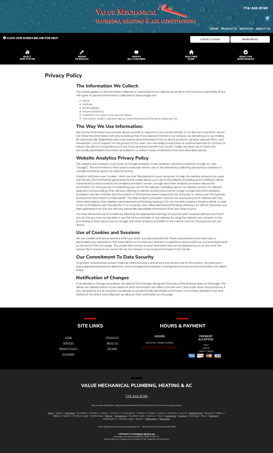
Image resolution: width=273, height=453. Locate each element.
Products (229, 29)
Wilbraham (151, 418)
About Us (263, 29)
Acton (51, 413)
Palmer (108, 415)
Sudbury (183, 415)
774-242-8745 (136, 396)
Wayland (213, 415)
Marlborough (196, 413)
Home (214, 29)
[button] (210, 39)
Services (246, 29)
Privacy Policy (68, 349)
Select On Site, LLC (145, 434)
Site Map (112, 349)
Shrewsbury (121, 415)
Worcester (164, 418)
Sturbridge (170, 415)
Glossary (68, 354)
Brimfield (70, 413)
